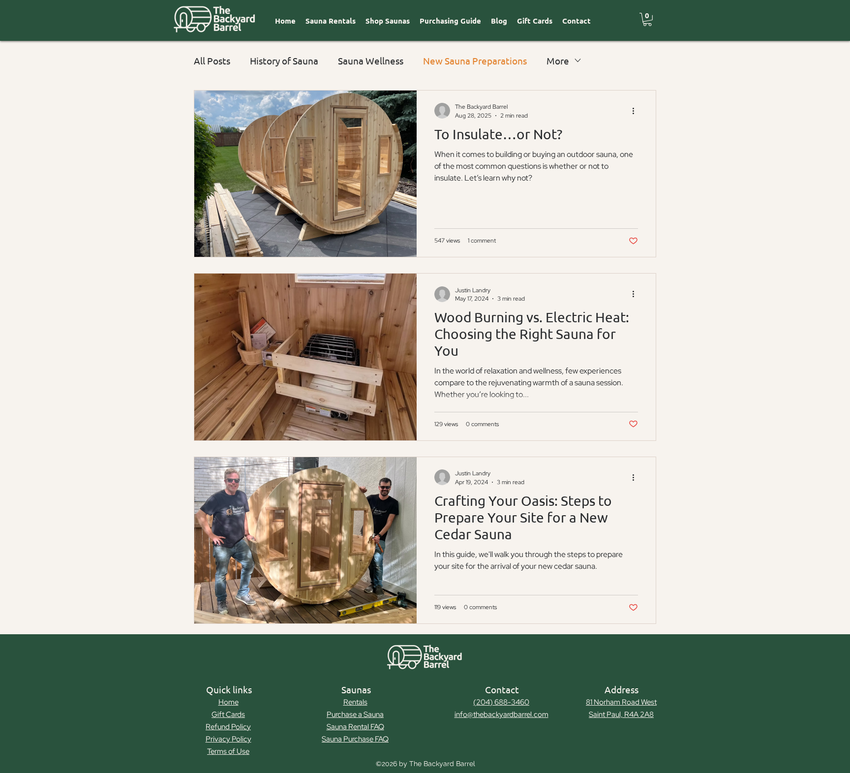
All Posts (212, 60)
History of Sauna (284, 60)
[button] (647, 19)
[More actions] (636, 111)
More (557, 60)
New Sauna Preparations (475, 60)
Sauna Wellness (370, 60)
